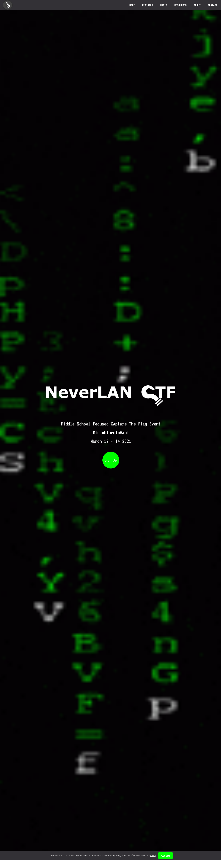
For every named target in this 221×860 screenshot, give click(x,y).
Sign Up (111, 460)
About (197, 5)
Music (163, 5)
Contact (212, 5)
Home (132, 5)
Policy (153, 855)
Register (147, 5)
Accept (165, 855)
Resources (180, 5)
